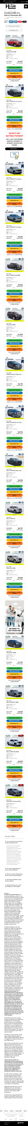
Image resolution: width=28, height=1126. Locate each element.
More (14, 64)
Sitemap (10, 1119)
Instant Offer (19, 1110)
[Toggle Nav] (26, 6)
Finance (11, 1110)
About (25, 1110)
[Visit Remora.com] (21, 1123)
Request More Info (14, 73)
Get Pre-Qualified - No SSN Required (14, 77)
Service (6, 1110)
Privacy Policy (16, 1119)
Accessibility (21, 1119)
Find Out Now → (14, 148)
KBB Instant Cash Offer (14, 70)
